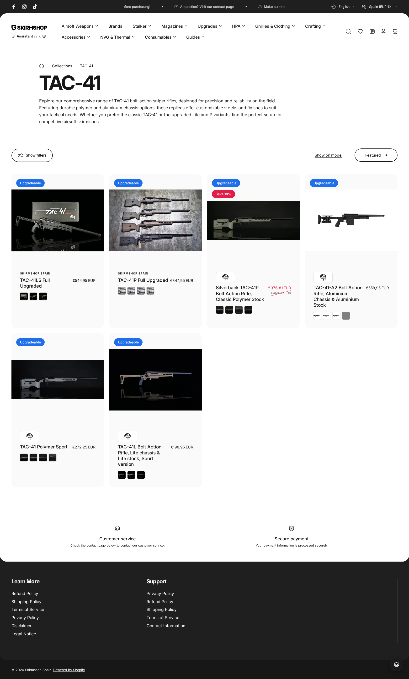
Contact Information (166, 625)
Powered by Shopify (69, 670)
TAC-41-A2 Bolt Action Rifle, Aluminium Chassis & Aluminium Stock (337, 296)
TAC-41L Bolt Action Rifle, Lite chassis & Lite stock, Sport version (139, 455)
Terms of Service (27, 609)
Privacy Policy (25, 617)
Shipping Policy (26, 601)
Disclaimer (21, 625)
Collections (62, 65)
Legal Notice (23, 633)
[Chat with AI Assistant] (396, 664)
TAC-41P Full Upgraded (143, 280)
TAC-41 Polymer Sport (44, 447)
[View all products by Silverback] (225, 277)
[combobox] (343, 6)
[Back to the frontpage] (41, 65)
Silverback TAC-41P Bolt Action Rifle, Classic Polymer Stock (240, 293)
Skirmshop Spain (35, 273)
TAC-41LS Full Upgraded (35, 283)
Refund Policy (24, 593)
